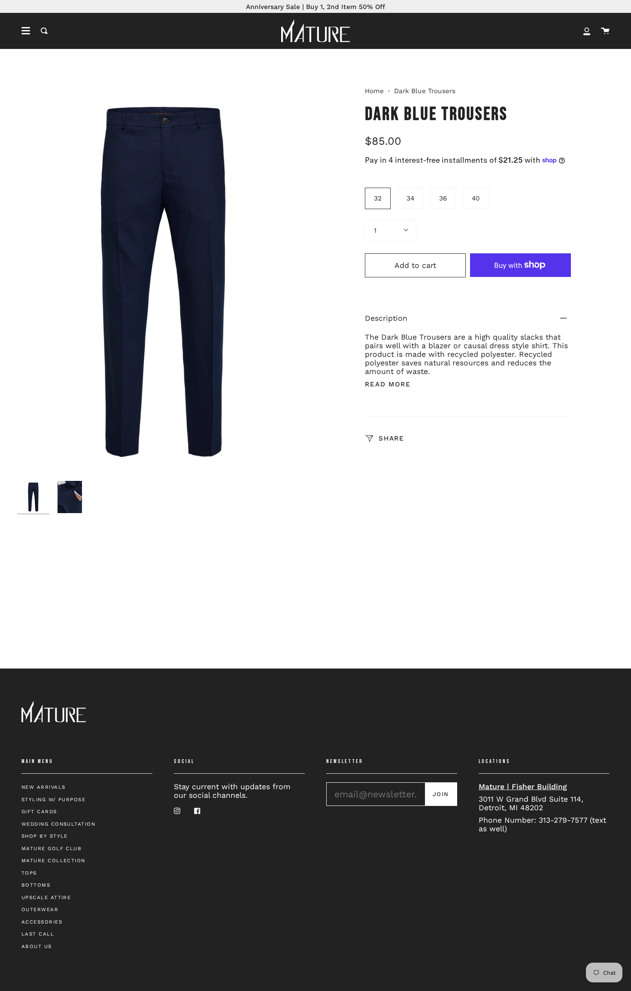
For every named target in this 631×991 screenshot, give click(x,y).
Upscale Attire (46, 897)
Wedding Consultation (58, 824)
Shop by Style (44, 836)
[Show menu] (25, 31)
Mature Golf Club (51, 848)
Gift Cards (39, 812)
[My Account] (587, 31)
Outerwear (39, 909)
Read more (388, 384)
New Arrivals (43, 787)
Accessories (41, 922)
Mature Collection (53, 860)
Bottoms (35, 885)
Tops (29, 873)
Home (374, 91)
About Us (36, 946)
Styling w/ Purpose (53, 799)
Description (386, 318)
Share (390, 438)
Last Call (37, 934)
